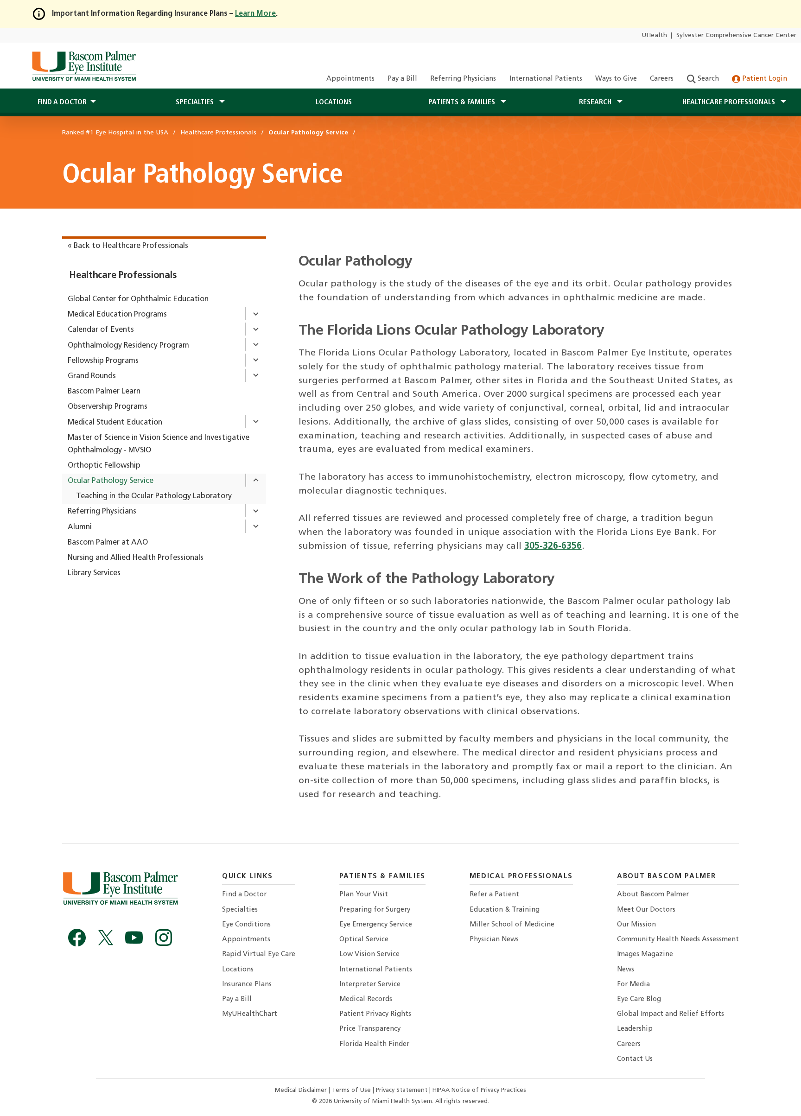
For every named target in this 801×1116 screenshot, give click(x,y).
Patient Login (763, 79)
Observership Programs (107, 407)
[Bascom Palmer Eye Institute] (84, 65)
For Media (633, 984)
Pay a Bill (402, 79)
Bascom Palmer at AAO (108, 542)
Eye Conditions (246, 924)
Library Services (94, 573)
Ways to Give (616, 79)
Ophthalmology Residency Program (128, 345)
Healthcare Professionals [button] (729, 102)
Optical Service (363, 939)
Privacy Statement (402, 1090)
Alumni (80, 527)
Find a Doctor (244, 894)
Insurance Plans (247, 984)
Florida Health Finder (374, 1044)
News (625, 969)
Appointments (350, 79)
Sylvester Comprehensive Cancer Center (736, 35)
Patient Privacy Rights (375, 1014)
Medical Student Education (115, 422)
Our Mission (636, 924)
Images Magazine (645, 954)
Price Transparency (369, 1029)
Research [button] (596, 102)
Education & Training (505, 910)
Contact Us (635, 1059)
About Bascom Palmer (653, 894)
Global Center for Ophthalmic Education (138, 299)
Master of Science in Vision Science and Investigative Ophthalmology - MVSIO (158, 444)
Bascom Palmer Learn (104, 391)
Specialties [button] (196, 102)
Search (707, 79)
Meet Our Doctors (646, 910)
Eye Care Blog (639, 999)
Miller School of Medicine (512, 924)
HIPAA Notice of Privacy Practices (479, 1090)
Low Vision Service (369, 954)
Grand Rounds (92, 376)
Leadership (635, 1029)
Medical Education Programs (117, 314)
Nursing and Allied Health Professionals (135, 558)
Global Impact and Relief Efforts (670, 1014)
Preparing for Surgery (374, 910)
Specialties (240, 910)
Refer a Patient (494, 894)
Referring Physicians (463, 79)
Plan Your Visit (363, 894)
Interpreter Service (369, 984)
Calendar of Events (101, 330)
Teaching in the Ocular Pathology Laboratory (154, 496)
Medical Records (365, 999)
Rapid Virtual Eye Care (258, 954)
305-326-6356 (553, 546)
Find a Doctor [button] (62, 102)
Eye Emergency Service (375, 924)
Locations (334, 102)
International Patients (545, 79)
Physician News (494, 939)
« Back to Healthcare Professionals (128, 246)
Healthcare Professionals (123, 275)
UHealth (654, 35)
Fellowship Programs (103, 361)
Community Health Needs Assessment (678, 939)
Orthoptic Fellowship (104, 465)
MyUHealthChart (249, 1014)
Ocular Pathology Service (110, 481)
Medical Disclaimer (302, 1090)
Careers (662, 79)
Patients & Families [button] (462, 102)
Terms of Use (352, 1090)
